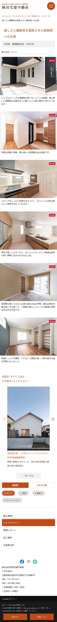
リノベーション (13, 500)
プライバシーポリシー (30, 608)
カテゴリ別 (42, 485)
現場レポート (9, 530)
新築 (24, 493)
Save (53, 61)
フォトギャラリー (11, 522)
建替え (39, 493)
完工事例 (7, 537)
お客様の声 (8, 545)
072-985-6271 (13, 579)
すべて (9, 493)
